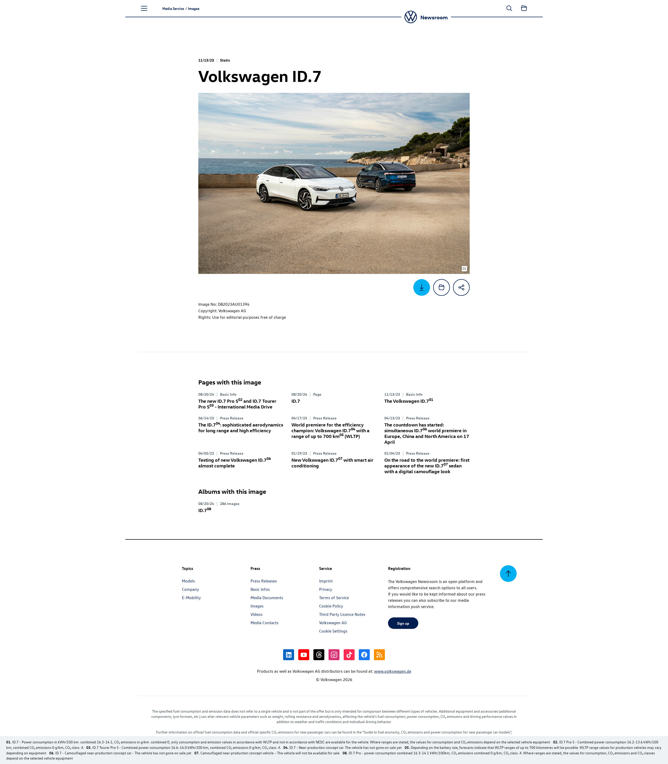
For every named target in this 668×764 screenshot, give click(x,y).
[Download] (421, 287)
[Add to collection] (441, 287)
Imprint (326, 580)
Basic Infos (260, 589)
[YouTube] (303, 654)
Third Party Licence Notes (342, 614)
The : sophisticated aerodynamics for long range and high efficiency (240, 427)
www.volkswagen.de (392, 671)
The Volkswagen (408, 401)
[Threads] (318, 654)
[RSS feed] (379, 654)
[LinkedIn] (288, 654)
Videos (256, 614)
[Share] (461, 287)
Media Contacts (264, 622)
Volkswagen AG (333, 622)
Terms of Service (334, 597)
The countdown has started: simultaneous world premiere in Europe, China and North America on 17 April (426, 433)
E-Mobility (191, 597)
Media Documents (266, 597)
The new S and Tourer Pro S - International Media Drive (237, 404)
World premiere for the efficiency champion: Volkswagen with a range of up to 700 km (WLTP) (330, 430)
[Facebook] (364, 654)
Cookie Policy (331, 606)
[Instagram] (334, 654)
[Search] (509, 8)
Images (257, 606)
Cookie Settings (333, 631)
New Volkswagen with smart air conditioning (332, 462)
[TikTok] (349, 654)
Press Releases (263, 580)
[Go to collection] (524, 8)
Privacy (325, 589)
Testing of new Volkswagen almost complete (234, 462)
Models (188, 580)
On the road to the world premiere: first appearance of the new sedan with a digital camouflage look (426, 465)
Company (190, 589)
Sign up (403, 623)
